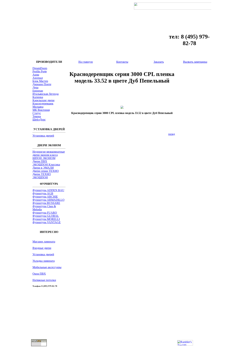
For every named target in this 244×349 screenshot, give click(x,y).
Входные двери (42, 247)
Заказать (159, 61)
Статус (37, 113)
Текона (37, 116)
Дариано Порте (42, 84)
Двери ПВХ (40, 161)
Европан (38, 90)
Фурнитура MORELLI (46, 219)
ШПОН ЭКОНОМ (44, 158)
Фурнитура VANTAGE (47, 222)
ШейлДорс (39, 119)
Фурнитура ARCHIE (45, 196)
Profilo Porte (40, 71)
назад (171, 134)
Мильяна (38, 106)
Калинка (38, 97)
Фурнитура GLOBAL (46, 215)
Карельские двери (43, 100)
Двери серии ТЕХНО (46, 170)
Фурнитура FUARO (45, 212)
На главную (85, 61)
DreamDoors (40, 68)
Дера (35, 87)
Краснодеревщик (43, 103)
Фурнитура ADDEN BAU (48, 190)
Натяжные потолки (44, 280)
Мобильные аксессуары (47, 267)
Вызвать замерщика (195, 61)
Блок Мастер (40, 81)
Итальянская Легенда (46, 93)
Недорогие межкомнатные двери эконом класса (49, 153)
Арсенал (38, 77)
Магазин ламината (44, 241)
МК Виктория (41, 109)
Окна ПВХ (39, 273)
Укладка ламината (44, 260)
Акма (36, 74)
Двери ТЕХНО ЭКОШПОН (42, 176)
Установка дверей (43, 135)
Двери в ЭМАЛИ (43, 167)
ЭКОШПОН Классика (46, 164)
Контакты (122, 61)
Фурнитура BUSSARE (46, 203)
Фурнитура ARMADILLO (48, 199)
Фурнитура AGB (43, 193)
